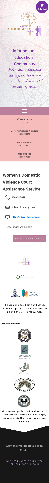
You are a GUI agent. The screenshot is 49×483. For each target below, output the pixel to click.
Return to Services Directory (29, 238)
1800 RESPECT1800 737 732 (24, 155)
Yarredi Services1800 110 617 (24, 144)
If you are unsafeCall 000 (25, 120)
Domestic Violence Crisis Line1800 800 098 (24, 132)
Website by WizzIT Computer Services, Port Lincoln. (24, 462)
